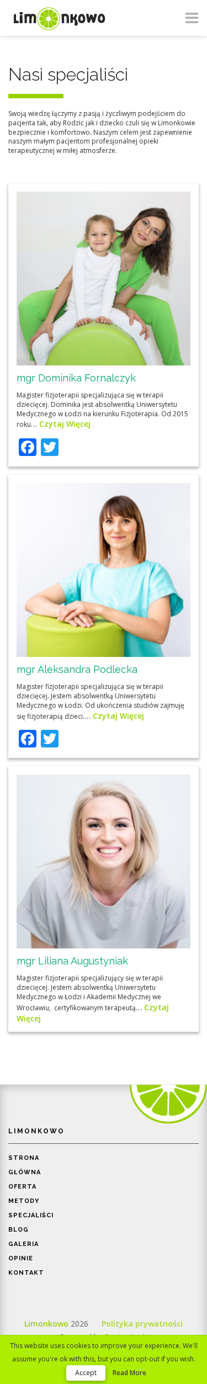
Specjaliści (31, 1215)
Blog (18, 1229)
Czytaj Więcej (65, 423)
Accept (86, 1372)
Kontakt (26, 1272)
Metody (23, 1201)
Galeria (23, 1244)
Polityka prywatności (142, 1323)
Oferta (22, 1186)
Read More (129, 1372)
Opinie (20, 1258)
